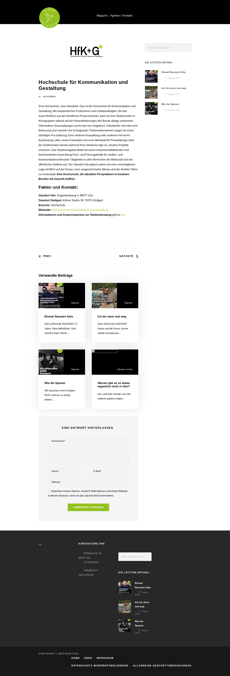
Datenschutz (82, 665)
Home (75, 658)
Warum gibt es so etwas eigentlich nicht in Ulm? (114, 384)
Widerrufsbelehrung (111, 665)
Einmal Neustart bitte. (59, 316)
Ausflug (129, 369)
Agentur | (115, 15)
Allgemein (49, 96)
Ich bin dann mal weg (112, 316)
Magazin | (103, 15)
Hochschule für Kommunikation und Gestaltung (80, 209)
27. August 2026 (172, 78)
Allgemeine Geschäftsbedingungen (162, 665)
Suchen (187, 47)
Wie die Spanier (54, 383)
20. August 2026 (172, 110)
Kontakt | (128, 15)
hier (123, 214)
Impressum (105, 658)
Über (88, 658)
